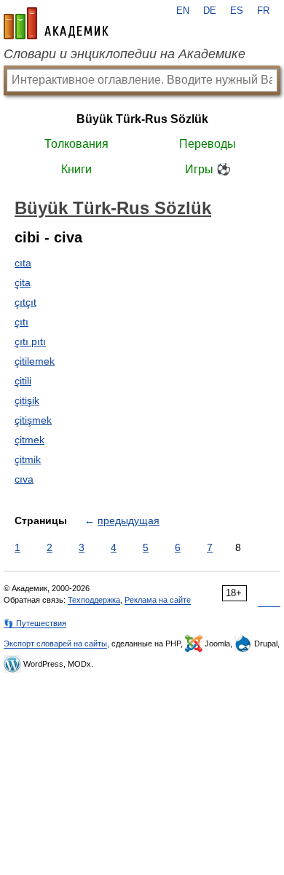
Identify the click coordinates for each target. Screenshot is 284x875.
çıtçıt (25, 302)
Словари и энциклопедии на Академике (124, 54)
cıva (24, 479)
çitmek (29, 440)
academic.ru (56, 23)
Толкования (76, 144)
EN (182, 11)
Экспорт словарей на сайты (55, 643)
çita (23, 282)
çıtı (21, 322)
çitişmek (33, 420)
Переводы (207, 144)
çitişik (27, 400)
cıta (23, 263)
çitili (23, 381)
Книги (76, 169)
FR (263, 11)
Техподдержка (94, 599)
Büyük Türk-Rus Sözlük (142, 119)
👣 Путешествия (35, 623)
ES (236, 11)
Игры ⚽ (208, 169)
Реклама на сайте (158, 599)
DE (209, 11)
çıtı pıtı (30, 341)
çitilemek (35, 361)
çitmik (28, 459)
